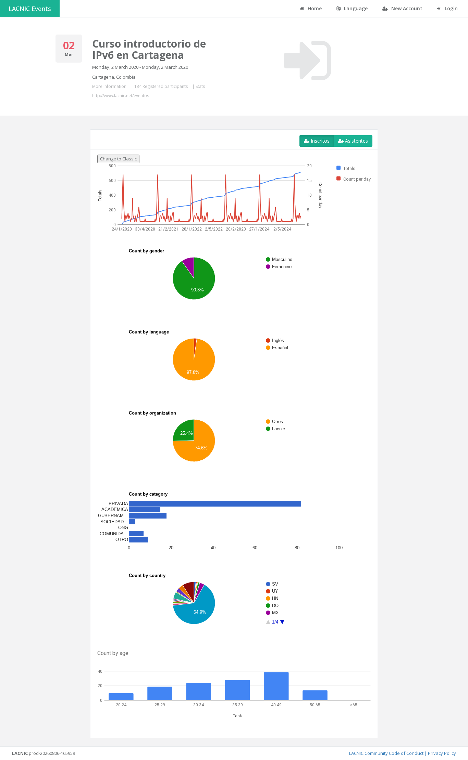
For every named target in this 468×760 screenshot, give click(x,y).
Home (314, 8)
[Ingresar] (307, 60)
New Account (406, 8)
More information (109, 86)
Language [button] (355, 8)
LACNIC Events (30, 8)
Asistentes (356, 140)
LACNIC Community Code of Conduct (386, 753)
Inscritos (319, 140)
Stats (200, 86)
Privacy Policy (442, 753)
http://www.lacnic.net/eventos (120, 96)
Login (450, 8)
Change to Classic (118, 159)
